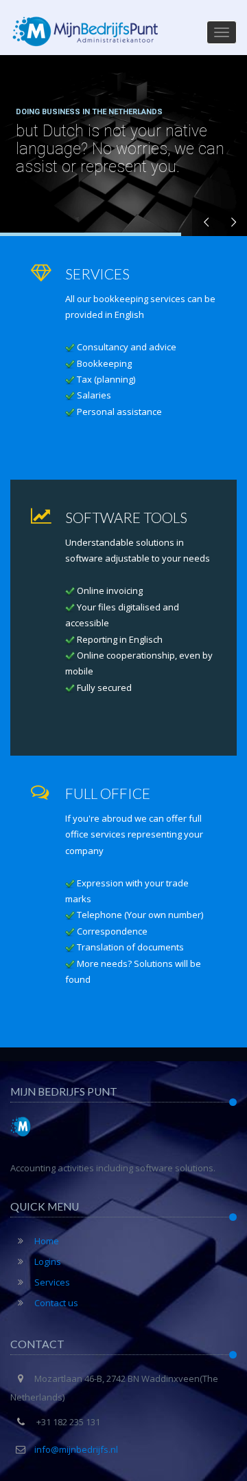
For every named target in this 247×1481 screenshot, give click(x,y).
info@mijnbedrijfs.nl (76, 1449)
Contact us (56, 1303)
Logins (47, 1261)
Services (52, 1282)
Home (46, 1241)
